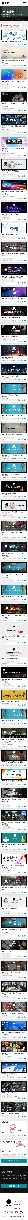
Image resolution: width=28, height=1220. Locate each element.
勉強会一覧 (17, 1204)
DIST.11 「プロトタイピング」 (10, 951)
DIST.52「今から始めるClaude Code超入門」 (14, 61)
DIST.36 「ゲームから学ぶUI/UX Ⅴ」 (12, 415)
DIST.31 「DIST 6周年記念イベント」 (12, 512)
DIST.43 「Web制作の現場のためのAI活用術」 (13, 254)
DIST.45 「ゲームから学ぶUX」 (11, 214)
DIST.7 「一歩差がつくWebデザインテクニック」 (13, 1033)
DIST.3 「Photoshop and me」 (11, 1113)
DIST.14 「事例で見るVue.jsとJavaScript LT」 (14, 888)
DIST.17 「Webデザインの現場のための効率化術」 (13, 823)
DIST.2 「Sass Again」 (9, 1132)
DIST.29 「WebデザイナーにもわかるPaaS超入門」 (12, 554)
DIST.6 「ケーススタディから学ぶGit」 (13, 1053)
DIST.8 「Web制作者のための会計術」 (13, 1013)
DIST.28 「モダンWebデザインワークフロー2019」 (13, 574)
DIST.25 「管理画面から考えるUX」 (12, 658)
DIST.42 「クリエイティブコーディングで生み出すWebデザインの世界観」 (13, 277)
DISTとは (17, 1201)
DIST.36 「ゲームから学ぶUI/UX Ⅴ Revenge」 (12, 395)
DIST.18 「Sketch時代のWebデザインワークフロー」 (13, 800)
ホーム (16, 1197)
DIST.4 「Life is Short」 (9, 1093)
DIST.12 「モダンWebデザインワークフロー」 (13, 930)
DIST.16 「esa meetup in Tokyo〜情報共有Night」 (14, 845)
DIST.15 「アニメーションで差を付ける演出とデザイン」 (13, 866)
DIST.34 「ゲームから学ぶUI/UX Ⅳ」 (12, 455)
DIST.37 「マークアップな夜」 (11, 376)
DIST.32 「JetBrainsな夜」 (10, 493)
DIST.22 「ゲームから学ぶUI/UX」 (12, 720)
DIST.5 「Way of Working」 (10, 1074)
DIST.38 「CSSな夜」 (8, 357)
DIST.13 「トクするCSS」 (9, 908)
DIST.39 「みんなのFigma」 (10, 336)
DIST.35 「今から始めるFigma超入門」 (13, 434)
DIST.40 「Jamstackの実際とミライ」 (13, 317)
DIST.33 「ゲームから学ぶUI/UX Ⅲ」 (12, 474)
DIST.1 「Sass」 (7, 1151)
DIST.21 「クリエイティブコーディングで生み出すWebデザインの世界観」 (13, 740)
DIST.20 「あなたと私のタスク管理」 (12, 762)
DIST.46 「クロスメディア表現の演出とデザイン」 (13, 192)
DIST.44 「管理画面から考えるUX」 (12, 234)
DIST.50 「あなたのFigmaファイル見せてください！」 (14, 104)
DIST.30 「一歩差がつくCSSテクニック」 (12, 533)
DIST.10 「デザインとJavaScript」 (12, 972)
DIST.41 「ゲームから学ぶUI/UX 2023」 (13, 298)
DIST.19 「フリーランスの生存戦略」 (12, 781)
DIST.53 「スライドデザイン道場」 (12, 41)
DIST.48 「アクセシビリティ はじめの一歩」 (13, 149)
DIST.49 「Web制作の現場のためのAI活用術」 (13, 126)
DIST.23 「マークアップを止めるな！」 (13, 701)
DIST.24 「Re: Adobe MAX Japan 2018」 (12, 680)
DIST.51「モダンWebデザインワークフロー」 (14, 82)
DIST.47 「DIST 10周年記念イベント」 (13, 171)
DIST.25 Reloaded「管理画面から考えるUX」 (13, 636)
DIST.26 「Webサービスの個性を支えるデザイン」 (13, 616)
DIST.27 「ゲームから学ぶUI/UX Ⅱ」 (12, 596)
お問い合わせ (18, 1208)
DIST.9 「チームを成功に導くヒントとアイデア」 (13, 993)
